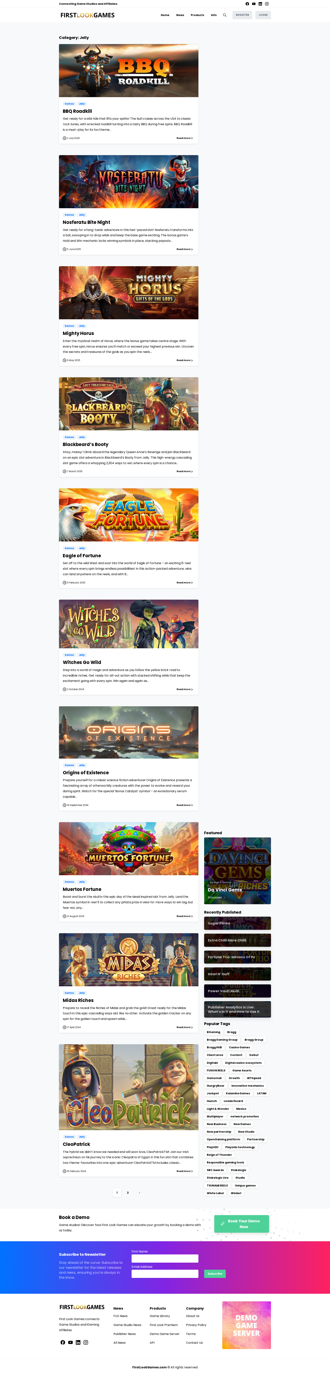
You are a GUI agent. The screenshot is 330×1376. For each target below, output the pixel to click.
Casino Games (239, 1047)
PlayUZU (212, 1147)
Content (236, 1055)
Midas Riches (78, 1000)
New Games (242, 1124)
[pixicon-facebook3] (63, 1342)
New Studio (246, 1132)
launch (212, 1101)
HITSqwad (254, 1078)
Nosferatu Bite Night (86, 222)
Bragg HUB (214, 1047)
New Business (216, 1124)
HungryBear (215, 1086)
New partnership (219, 1132)
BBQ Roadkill (77, 111)
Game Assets (242, 1070)
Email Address (142, 1267)
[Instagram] (267, 4)
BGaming (213, 1032)
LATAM (262, 1093)
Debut (254, 1055)
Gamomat (214, 1078)
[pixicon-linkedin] (78, 1342)
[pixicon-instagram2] (86, 1342)
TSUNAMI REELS (217, 1185)
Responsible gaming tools (225, 1162)
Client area (215, 1055)
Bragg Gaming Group (222, 1040)
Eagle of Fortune (82, 555)
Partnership (255, 1139)
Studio (240, 1178)
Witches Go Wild (82, 662)
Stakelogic (238, 1170)
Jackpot (213, 1093)
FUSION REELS (216, 1070)
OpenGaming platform (223, 1139)
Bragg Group (254, 1040)
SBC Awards (215, 1170)
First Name (140, 1251)
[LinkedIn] (260, 4)
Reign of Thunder (219, 1155)
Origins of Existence (86, 772)
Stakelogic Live (218, 1178)
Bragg (231, 1032)
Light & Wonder (218, 1109)
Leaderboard (233, 1101)
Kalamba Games (238, 1093)
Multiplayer (215, 1116)
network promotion (245, 1116)
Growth (234, 1078)
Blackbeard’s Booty (85, 444)
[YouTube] (254, 4)
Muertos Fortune (82, 889)
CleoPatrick (76, 1144)
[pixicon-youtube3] (70, 1342)
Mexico (241, 1109)
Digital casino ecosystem (243, 1063)
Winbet (236, 1193)
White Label (215, 1193)
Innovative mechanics (247, 1086)
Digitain (212, 1063)
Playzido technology (240, 1147)
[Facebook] (247, 4)
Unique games (245, 1185)
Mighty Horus (78, 333)
